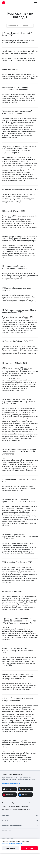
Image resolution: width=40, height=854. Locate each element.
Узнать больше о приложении (11, 784)
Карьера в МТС (6, 809)
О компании (5, 803)
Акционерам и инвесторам (21, 809)
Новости (31, 803)
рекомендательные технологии (12, 844)
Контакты (24, 803)
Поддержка (15, 803)
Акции (4, 806)
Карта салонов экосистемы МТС (18, 806)
